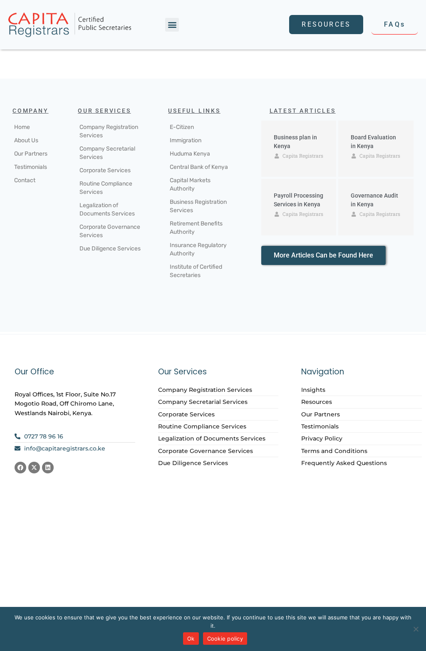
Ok (191, 638)
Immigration (185, 140)
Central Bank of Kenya (199, 167)
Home (22, 127)
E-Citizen (182, 127)
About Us (26, 140)
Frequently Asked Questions (344, 463)
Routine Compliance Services (105, 188)
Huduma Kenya (190, 153)
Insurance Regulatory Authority (198, 249)
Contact (24, 180)
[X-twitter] (34, 467)
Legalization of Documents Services (107, 209)
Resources (316, 402)
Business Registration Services (198, 206)
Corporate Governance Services (109, 231)
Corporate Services (105, 170)
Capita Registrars (302, 155)
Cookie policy (225, 638)
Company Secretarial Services (107, 153)
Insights (313, 390)
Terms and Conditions (334, 451)
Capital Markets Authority (190, 184)
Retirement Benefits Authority (196, 227)
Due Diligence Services (110, 248)
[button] (172, 25)
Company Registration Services (108, 131)
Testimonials (30, 167)
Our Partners (30, 153)
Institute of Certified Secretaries (196, 271)
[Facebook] (20, 467)
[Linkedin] (48, 467)
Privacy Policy (321, 438)
